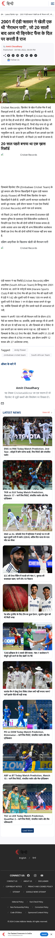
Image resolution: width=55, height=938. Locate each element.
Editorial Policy (17, 902)
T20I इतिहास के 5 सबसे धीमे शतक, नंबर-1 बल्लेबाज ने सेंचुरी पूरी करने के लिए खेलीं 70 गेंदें (26, 654)
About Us (28, 881)
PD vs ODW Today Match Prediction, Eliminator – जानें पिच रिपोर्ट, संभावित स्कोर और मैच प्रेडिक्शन (27, 735)
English (22, 858)
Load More (28, 830)
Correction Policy (41, 907)
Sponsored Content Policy (38, 912)
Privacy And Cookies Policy (40, 886)
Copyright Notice (14, 886)
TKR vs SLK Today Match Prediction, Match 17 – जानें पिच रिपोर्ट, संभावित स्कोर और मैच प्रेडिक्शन (26, 495)
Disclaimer (43, 881)
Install (44, 934)
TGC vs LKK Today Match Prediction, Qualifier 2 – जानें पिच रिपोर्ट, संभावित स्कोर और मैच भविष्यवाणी (26, 819)
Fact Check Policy (36, 902)
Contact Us (12, 881)
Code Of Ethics (16, 912)
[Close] (51, 934)
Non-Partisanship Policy (19, 907)
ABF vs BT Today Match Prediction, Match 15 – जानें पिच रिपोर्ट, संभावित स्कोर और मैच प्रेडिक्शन (27, 777)
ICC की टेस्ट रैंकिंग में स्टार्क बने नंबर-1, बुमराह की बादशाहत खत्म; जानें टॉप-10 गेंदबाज (24, 577)
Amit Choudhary (14, 46)
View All (46, 412)
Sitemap (16, 892)
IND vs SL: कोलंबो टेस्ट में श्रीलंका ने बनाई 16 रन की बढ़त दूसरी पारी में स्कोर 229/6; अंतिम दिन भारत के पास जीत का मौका (27, 537)
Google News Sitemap (36, 892)
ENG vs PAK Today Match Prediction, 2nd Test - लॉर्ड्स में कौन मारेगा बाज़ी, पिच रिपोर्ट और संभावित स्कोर (27, 451)
